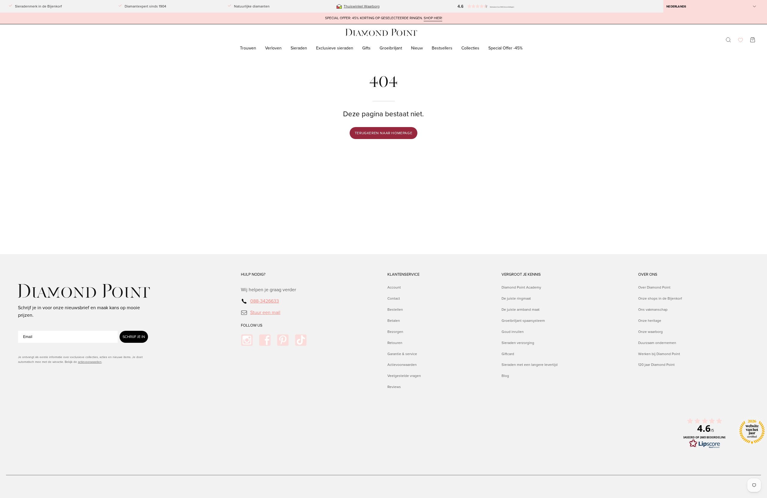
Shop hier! (433, 18)
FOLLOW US (251, 325)
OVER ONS (647, 274)
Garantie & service (402, 353)
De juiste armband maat (521, 309)
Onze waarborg (650, 331)
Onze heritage (649, 320)
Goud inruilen (513, 331)
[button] (496, 6)
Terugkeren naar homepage (383, 133)
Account (394, 287)
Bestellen (395, 309)
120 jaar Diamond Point (656, 364)
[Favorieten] (740, 40)
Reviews (394, 387)
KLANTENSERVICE (403, 274)
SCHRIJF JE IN (134, 336)
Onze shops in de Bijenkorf (660, 298)
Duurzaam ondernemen (657, 342)
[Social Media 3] (283, 340)
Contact (393, 298)
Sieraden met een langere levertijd (530, 364)
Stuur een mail (265, 312)
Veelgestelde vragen (404, 375)
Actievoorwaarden (402, 364)
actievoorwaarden (90, 362)
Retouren (394, 342)
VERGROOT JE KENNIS (521, 274)
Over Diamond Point (654, 287)
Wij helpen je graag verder (268, 289)
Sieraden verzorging (518, 342)
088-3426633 (264, 301)
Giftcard (508, 353)
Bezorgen (395, 331)
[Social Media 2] (265, 340)
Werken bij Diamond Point (659, 353)
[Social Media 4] (301, 340)
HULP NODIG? (253, 274)
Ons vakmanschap (653, 309)
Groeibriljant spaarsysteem (523, 320)
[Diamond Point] (381, 32)
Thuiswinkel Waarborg (362, 6)
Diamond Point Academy (521, 287)
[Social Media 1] (247, 340)
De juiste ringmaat (516, 298)
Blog (505, 375)
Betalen (393, 320)
